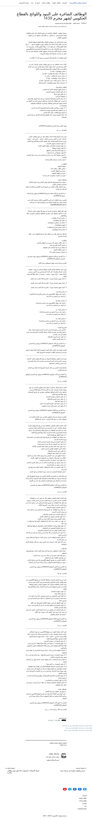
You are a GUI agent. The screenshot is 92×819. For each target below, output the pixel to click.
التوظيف (51, 542)
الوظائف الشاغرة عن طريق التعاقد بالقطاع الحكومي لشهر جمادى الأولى (78, 730)
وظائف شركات (46, 3)
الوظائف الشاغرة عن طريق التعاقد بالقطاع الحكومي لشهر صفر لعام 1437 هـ (77, 725)
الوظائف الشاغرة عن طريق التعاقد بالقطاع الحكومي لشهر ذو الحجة (79, 728)
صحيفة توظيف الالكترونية (78, 3)
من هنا (58, 130)
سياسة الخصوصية (24, 3)
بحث (32, 3)
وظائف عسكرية (57, 743)
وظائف (64, 743)
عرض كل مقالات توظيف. (52, 760)
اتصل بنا (37, 3)
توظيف (74, 23)
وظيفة (61, 745)
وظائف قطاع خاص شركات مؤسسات (63, 23)
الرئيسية (64, 3)
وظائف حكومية (56, 3)
